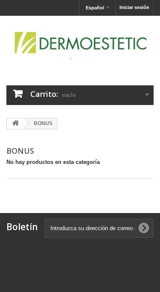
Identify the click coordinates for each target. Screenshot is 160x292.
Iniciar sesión (134, 7)
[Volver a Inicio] (15, 123)
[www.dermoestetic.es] (80, 43)
